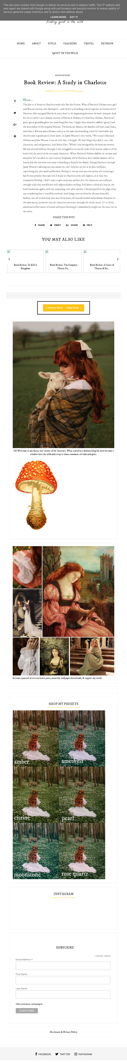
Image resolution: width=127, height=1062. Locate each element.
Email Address (24, 959)
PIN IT (89, 225)
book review (62, 75)
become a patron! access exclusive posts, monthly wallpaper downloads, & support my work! (57, 678)
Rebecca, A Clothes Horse (60, 91)
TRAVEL (89, 43)
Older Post (73, 307)
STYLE (52, 43)
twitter (65, 1054)
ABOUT (36, 43)
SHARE (41, 225)
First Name (21, 974)
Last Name (21, 988)
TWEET (57, 225)
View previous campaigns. (29, 1004)
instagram (85, 1054)
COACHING (70, 43)
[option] (25, 263)
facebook (44, 1054)
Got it (74, 17)
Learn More (58, 17)
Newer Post (55, 307)
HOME (21, 43)
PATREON (107, 43)
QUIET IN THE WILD (65, 53)
